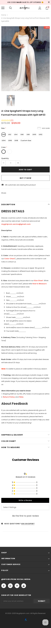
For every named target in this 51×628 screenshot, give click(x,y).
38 (6, 185)
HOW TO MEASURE (10, 447)
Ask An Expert (28, 524)
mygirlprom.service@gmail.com (16, 224)
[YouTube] (23, 585)
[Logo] (25, 7)
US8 (28, 134)
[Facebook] (3, 585)
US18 (16, 140)
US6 (22, 134)
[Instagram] (10, 585)
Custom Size (26, 140)
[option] (25, 58)
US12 (40, 134)
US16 (10, 140)
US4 (15, 134)
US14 (3, 140)
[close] (48, 2)
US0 (3, 134)
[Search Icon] (10, 8)
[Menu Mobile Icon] (2, 8)
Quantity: (5, 158)
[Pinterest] (17, 585)
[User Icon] (39, 8)
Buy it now (25, 178)
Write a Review (25, 500)
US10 (34, 134)
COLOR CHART (8, 441)
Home (3, 15)
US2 (9, 134)
